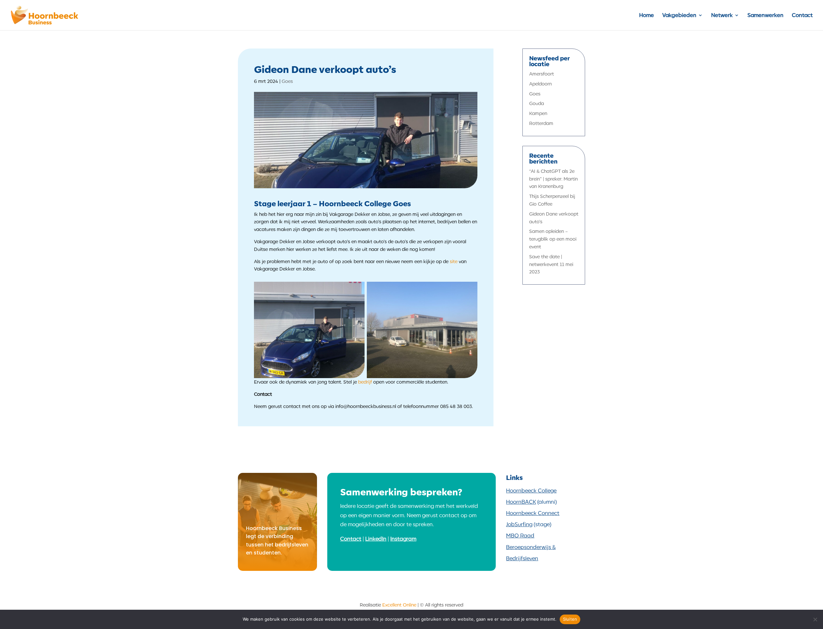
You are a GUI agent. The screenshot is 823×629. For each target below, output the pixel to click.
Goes (287, 81)
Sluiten (570, 619)
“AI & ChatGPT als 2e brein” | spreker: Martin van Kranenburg (553, 178)
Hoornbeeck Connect (532, 513)
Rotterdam (541, 123)
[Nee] (815, 619)
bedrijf (365, 382)
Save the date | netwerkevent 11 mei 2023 (551, 264)
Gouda (536, 103)
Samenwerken (765, 15)
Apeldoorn (540, 83)
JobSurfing (519, 524)
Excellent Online (399, 604)
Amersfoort (541, 73)
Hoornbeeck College (531, 490)
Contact (802, 15)
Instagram (403, 539)
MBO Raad (520, 535)
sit (452, 261)
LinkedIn (375, 539)
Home (646, 15)
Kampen (538, 113)
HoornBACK (521, 502)
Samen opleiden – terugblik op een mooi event (552, 238)
